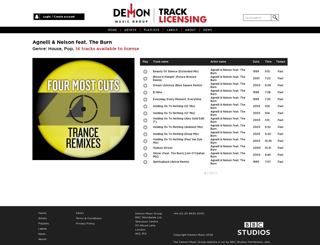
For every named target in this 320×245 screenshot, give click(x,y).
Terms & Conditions (89, 218)
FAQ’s (80, 213)
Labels (172, 29)
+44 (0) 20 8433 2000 (188, 213)
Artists (130, 29)
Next (213, 173)
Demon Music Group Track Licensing (132, 13)
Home (112, 29)
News (207, 29)
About (190, 29)
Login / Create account (59, 16)
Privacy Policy (85, 223)
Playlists (152, 29)
